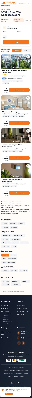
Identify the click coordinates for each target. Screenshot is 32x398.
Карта (27, 50)
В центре (5, 255)
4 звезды (13, 223)
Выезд (19, 31)
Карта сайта (5, 338)
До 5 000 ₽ (25, 281)
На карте (14, 270)
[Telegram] (23, 343)
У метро (13, 255)
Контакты (4, 308)
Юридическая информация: (16, 367)
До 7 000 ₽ (6, 284)
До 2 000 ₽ (6, 281)
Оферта (6, 370)
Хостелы (5, 239)
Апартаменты (6, 235)
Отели (14, 246)
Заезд (4, 31)
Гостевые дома (15, 239)
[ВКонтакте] (19, 343)
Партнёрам (5, 311)
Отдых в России (22, 311)
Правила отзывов (13, 376)
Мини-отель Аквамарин (10, 112)
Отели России (22, 308)
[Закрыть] (29, 389)
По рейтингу (23, 270)
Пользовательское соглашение (13, 373)
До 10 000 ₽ (15, 284)
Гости (5, 36)
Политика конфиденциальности (19, 370)
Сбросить (28, 20)
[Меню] (29, 3)
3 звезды (21, 223)
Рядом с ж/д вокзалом (9, 258)
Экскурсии (20, 314)
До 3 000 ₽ (15, 281)
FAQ (2, 335)
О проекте (4, 305)
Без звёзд (14, 227)
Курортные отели (19, 235)
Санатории (6, 246)
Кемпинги (15, 243)
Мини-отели (6, 243)
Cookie (26, 373)
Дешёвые (5, 270)
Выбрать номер (19, 90)
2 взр (4, 38)
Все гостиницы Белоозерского (13, 291)
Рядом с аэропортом (9, 262)
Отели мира (21, 305)
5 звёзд (5, 223)
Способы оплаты (6, 332)
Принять (8, 394)
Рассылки (21, 376)
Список (17, 50)
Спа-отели (24, 243)
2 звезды (5, 227)
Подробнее (16, 391)
